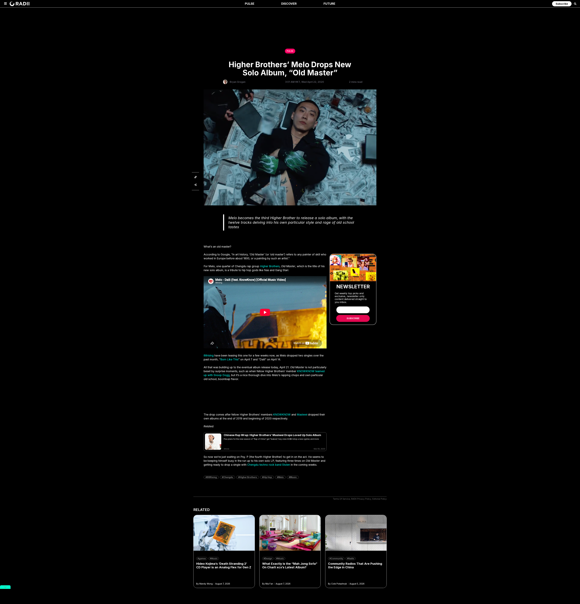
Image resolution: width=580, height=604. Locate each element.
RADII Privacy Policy (361, 499)
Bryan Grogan (237, 81)
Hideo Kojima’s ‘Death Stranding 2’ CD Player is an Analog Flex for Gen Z (223, 565)
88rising (209, 355)
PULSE (290, 51)
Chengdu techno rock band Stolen (268, 464)
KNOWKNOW (282, 414)
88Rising (212, 477)
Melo (281, 477)
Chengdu (228, 477)
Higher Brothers (270, 266)
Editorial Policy (379, 499)
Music (293, 477)
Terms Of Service (341, 499)
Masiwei (302, 414)
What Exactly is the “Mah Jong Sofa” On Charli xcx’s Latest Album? (289, 565)
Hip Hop (267, 477)
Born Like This (229, 359)
